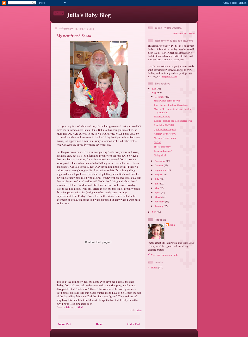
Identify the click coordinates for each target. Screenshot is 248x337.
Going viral (160, 155)
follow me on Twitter (184, 33)
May (157, 188)
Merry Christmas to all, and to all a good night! (172, 110)
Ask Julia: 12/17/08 (164, 125)
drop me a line (169, 76)
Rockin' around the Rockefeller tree (173, 120)
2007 (154, 212)
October (159, 165)
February (160, 201)
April (158, 192)
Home (99, 324)
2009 (154, 88)
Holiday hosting (162, 116)
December (160, 96)
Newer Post (64, 324)
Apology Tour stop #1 (165, 133)
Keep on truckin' (163, 151)
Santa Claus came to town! (167, 100)
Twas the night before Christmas (171, 105)
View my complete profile (164, 255)
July (157, 179)
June (157, 183)
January (159, 206)
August (159, 174)
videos (138, 310)
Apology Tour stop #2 (165, 129)
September (161, 170)
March (158, 197)
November (160, 161)
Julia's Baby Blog (89, 14)
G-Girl (157, 142)
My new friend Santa (165, 138)
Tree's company (162, 146)
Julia (172, 224)
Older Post (133, 324)
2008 (154, 93)
